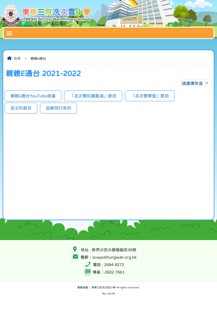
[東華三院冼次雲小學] (46, 24)
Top (215, 301)
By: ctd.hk (108, 293)
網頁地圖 (82, 287)
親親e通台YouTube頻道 (33, 96)
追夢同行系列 (58, 108)
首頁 (17, 58)
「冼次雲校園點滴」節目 (93, 96)
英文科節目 (20, 108)
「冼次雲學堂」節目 (150, 96)
